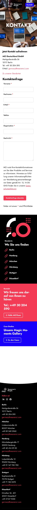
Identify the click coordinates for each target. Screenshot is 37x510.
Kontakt (30, 5)
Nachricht (8, 138)
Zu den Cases (13, 340)
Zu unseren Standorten (12, 73)
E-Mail (6, 104)
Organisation (9, 126)
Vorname (8, 83)
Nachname (8, 94)
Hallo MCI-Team (14, 315)
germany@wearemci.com (19, 68)
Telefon (6, 115)
